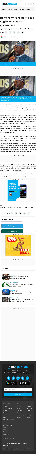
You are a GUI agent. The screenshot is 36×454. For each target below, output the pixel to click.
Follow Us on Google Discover (10, 37)
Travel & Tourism (8, 425)
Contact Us (6, 445)
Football (29, 408)
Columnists (20, 415)
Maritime (29, 415)
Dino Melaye (4, 207)
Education (20, 410)
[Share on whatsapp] (14, 32)
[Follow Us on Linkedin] (22, 378)
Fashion (29, 406)
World (28, 417)
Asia (4, 417)
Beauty (19, 408)
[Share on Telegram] (18, 32)
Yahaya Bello (29, 207)
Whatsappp (13, 231)
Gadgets (6, 434)
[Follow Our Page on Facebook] (8, 378)
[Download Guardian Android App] (11, 383)
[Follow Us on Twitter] (13, 378)
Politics (21, 9)
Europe (19, 406)
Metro (15, 9)
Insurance (30, 413)
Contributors (7, 404)
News (3, 9)
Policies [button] (25, 443)
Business (28, 9)
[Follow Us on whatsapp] (27, 378)
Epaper (10, 9)
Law (4, 436)
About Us (5, 443)
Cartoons (20, 413)
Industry (29, 410)
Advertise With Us (15, 443)
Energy (5, 410)
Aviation (5, 406)
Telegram (13, 226)
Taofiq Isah (21, 207)
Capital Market (7, 408)
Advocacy (6, 413)
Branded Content (8, 419)
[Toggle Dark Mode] (28, 4)
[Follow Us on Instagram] (18, 378)
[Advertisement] (18, 333)
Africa (5, 415)
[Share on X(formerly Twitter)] (10, 32)
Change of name (8, 438)
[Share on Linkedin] (22, 32)
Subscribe (18, 394)
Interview (5, 429)
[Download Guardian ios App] (24, 383)
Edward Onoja (12, 207)
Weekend (6, 427)
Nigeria (19, 417)
